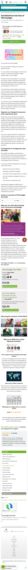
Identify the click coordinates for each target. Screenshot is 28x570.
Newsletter (14, 554)
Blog (14, 544)
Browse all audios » (7, 493)
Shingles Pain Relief (7, 488)
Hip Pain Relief (6, 470)
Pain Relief (5, 452)
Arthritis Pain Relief (7, 454)
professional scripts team (13, 350)
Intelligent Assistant (9, 9)
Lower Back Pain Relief (8, 474)
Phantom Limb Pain (7, 483)
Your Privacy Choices (10, 566)
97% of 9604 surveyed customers (10, 427)
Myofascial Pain (6, 476)
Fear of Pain (5, 463)
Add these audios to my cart (11, 310)
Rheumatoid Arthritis (7, 485)
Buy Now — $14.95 (14, 41)
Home (14, 536)
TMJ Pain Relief (6, 490)
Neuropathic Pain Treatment (9, 479)
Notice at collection (6, 568)
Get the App (14, 555)
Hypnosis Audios (14, 541)
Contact (14, 549)
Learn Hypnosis (14, 539)
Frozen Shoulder (6, 467)
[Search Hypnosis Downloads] (26, 7)
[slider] (9, 200)
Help (14, 547)
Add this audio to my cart (10, 286)
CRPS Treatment (6, 459)
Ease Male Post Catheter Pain (9, 461)
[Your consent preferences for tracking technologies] (25, 567)
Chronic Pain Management (9, 297)
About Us (14, 537)
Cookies (14, 552)
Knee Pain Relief (6, 472)
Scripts (14, 542)
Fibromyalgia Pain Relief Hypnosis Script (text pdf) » (14, 500)
